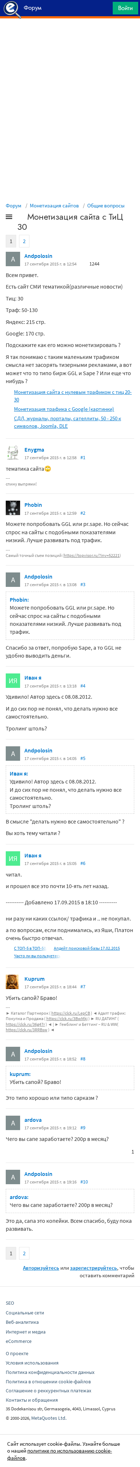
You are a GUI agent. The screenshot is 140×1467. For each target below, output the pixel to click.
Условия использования (32, 1363)
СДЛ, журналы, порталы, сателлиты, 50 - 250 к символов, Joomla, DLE (67, 422)
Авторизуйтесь (41, 1267)
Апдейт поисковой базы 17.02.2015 (87, 948)
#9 (82, 1127)
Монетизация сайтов (54, 205)
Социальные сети (25, 1312)
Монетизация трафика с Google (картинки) (64, 408)
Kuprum (34, 978)
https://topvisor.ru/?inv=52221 (92, 555)
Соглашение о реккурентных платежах (48, 1390)
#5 (82, 758)
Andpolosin (38, 255)
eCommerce (19, 1341)
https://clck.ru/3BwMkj (67, 1018)
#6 (82, 863)
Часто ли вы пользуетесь (37, 955)
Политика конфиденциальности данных (50, 1372)
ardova (33, 1119)
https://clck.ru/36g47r (25, 1024)
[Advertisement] (70, 36)
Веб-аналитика (22, 1322)
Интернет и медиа (26, 1331)
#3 (82, 584)
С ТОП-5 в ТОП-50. (30, 948)
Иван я (32, 677)
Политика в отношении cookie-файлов (48, 1381)
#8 (82, 1058)
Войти (125, 8)
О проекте (17, 1353)
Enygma (34, 449)
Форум (14, 205)
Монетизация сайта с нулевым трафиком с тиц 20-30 (73, 395)
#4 (82, 685)
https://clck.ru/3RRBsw (26, 1029)
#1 (82, 457)
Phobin (33, 504)
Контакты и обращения (32, 1400)
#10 (84, 1181)
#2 (82, 513)
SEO (10, 1303)
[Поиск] (105, 10)
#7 (82, 986)
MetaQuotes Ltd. (48, 1418)
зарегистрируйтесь (93, 1267)
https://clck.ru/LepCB (70, 1013)
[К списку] (21, 218)
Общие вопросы (106, 205)
